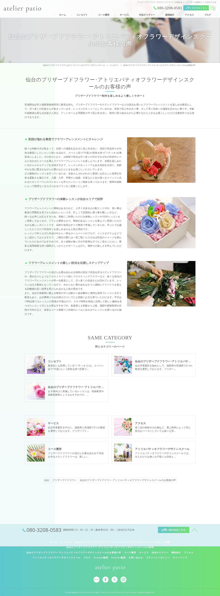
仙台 (46, 480)
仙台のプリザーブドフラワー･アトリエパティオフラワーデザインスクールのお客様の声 (128, 480)
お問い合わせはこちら (196, 8)
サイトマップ (180, 558)
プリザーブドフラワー (64, 480)
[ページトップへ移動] (195, 530)
